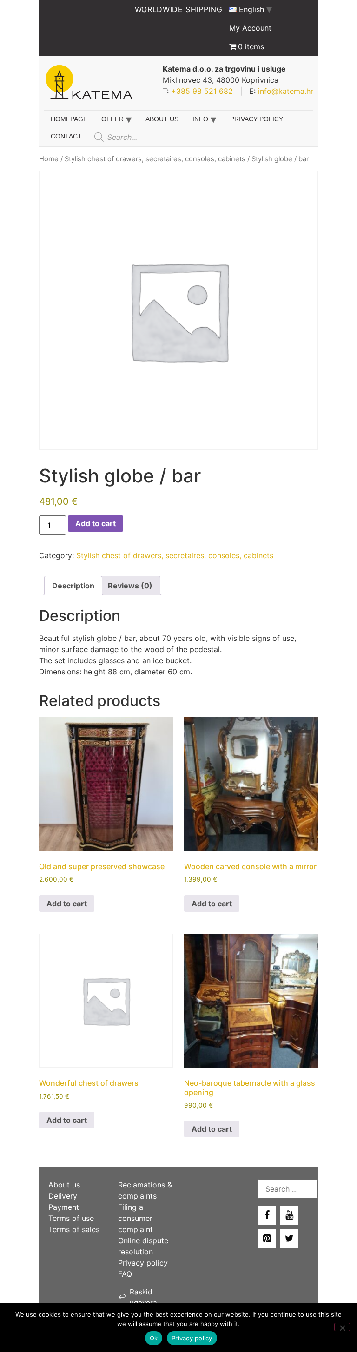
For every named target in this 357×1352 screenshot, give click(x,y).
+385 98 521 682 (202, 91)
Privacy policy (256, 119)
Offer (112, 119)
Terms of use (71, 1218)
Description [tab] (73, 585)
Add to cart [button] (66, 903)
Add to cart (95, 523)
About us (161, 119)
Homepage (69, 119)
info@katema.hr (285, 91)
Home (49, 159)
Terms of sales (73, 1229)
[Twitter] (289, 1238)
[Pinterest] (267, 1238)
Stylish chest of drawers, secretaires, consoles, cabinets (155, 159)
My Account (250, 28)
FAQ (125, 1274)
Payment (63, 1207)
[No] (342, 1327)
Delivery (62, 1195)
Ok (154, 1338)
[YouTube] (289, 1215)
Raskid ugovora (137, 1297)
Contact (66, 136)
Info (200, 119)
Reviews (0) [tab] (130, 585)
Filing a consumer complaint (135, 1218)
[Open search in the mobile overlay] (160, 137)
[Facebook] (267, 1215)
